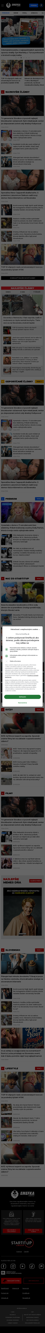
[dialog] (22, 666)
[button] (22, 661)
